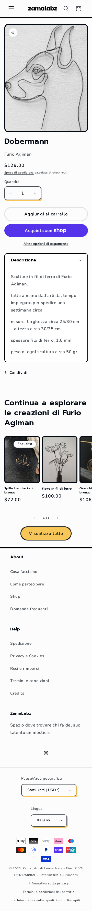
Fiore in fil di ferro (57, 489)
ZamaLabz (31, 868)
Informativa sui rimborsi (60, 875)
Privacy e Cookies (27, 656)
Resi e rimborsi (24, 668)
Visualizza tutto (46, 533)
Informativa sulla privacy (49, 883)
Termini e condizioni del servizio (48, 892)
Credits (17, 693)
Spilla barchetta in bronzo (19, 490)
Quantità (12, 181)
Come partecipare (27, 584)
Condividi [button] (18, 372)
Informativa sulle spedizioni (39, 900)
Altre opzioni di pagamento (46, 243)
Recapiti (73, 900)
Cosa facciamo (24, 571)
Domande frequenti (29, 609)
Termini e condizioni (29, 680)
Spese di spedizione (19, 173)
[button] (11, 9)
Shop (15, 596)
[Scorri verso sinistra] (34, 518)
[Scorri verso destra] (57, 518)
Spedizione (21, 643)
